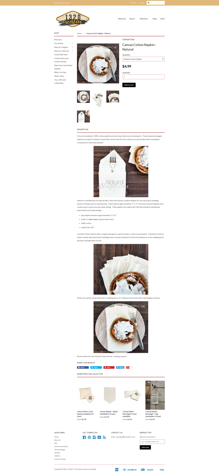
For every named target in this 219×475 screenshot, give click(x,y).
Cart (134, 3)
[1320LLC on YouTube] (99, 438)
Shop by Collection (61, 51)
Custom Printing (59, 459)
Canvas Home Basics (61, 446)
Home (79, 33)
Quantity (126, 55)
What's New (59, 76)
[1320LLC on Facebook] (84, 438)
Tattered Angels (59, 450)
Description (82, 129)
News (162, 19)
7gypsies (57, 453)
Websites (144, 19)
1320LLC (57, 456)
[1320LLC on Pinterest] (89, 438)
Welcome (122, 19)
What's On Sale (60, 72)
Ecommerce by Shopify (88, 469)
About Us (57, 440)
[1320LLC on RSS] (104, 438)
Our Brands (58, 43)
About (132, 19)
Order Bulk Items (61, 54)
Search (56, 437)
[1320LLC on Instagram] (94, 438)
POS (75, 469)
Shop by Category (61, 47)
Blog (154, 19)
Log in (142, 3)
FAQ (55, 443)
